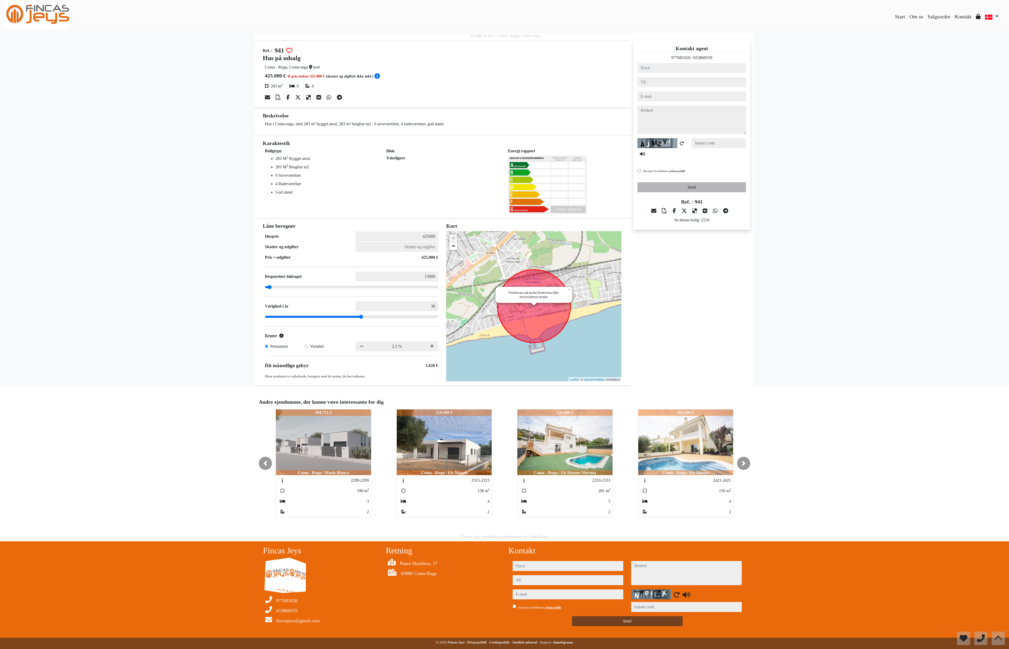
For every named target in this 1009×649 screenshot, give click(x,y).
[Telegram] (339, 97)
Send (692, 187)
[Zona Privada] (978, 17)
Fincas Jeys (456, 642)
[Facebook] (288, 97)
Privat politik (477, 642)
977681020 (680, 57)
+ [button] (453, 238)
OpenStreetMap (594, 379)
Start (900, 16)
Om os (916, 16)
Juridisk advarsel (525, 642)
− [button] (453, 246)
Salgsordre (939, 16)
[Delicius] (309, 97)
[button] (265, 463)
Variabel (317, 346)
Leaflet (574, 379)
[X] (298, 97)
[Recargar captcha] (681, 143)
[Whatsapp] (330, 97)
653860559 (702, 57)
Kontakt (963, 16)
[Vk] (319, 97)
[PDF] (279, 97)
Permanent (279, 346)
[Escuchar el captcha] (642, 154)
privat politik (677, 171)
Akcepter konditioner (664, 171)
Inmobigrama (563, 642)
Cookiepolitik (499, 642)
